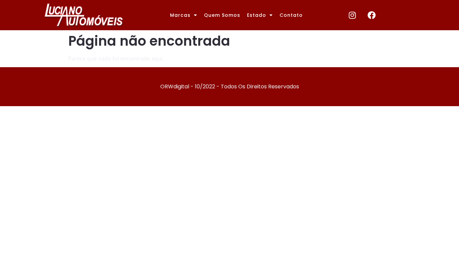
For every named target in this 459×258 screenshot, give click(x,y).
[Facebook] (372, 15)
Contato (291, 15)
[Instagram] (352, 15)
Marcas (180, 15)
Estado (256, 15)
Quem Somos (222, 15)
